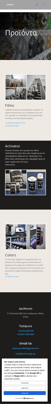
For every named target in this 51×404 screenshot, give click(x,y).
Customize (25, 383)
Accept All (24, 393)
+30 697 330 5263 (25, 334)
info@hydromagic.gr (25, 353)
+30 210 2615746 (25, 331)
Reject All (25, 388)
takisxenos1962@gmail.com (25, 348)
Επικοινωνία (10, 164)
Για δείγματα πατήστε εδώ (15, 123)
